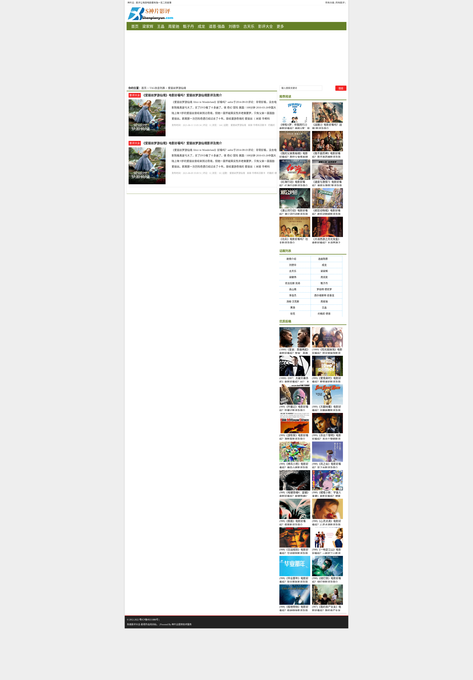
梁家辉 (147, 27)
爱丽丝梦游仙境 (238, 125)
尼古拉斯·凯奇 (295, 283)
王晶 (160, 27)
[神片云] (150, 13)
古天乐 (248, 27)
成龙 (201, 27)
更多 (280, 27)
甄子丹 (188, 27)
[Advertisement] (236, 58)
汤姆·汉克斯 (295, 301)
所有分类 (329, 2)
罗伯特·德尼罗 (326, 289)
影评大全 (265, 27)
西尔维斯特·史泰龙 (326, 295)
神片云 (175, 624)
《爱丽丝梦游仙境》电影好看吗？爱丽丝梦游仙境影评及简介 (182, 95)
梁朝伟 (295, 277)
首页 (135, 27)
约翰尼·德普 (326, 313)
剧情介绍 (295, 258)
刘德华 (234, 27)
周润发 (326, 277)
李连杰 (295, 295)
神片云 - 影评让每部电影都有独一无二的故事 (149, 2)
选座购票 (326, 258)
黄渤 (295, 307)
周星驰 (173, 27)
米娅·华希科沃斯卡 (257, 125)
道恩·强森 (217, 27)
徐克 (295, 313)
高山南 (295, 289)
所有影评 (340, 2)
